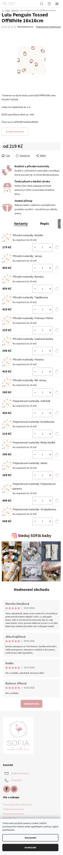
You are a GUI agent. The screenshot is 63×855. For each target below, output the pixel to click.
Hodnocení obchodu (31, 589)
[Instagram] (14, 789)
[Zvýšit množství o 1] (50, 247)
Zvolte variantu (15, 131)
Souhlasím (30, 847)
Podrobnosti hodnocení (48, 27)
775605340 (16, 780)
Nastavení (30, 837)
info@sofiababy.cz (20, 773)
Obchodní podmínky (13, 813)
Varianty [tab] (21, 223)
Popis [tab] (44, 223)
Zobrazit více (31, 703)
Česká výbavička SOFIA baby (17, 804)
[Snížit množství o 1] (35, 247)
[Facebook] (6, 789)
